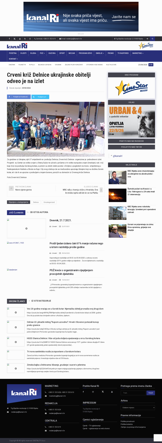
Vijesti (23, 53)
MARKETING (137, 53)
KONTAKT (13, 59)
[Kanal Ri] (48, 45)
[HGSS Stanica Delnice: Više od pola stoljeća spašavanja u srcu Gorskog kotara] (16, 341)
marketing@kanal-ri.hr (57, 396)
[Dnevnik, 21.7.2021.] (26, 228)
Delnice (36, 202)
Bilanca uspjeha (44, 65)
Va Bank (58, 65)
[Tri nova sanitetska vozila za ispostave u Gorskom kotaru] (16, 355)
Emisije (99, 53)
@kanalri (117, 156)
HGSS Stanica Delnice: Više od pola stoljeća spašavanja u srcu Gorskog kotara (63, 338)
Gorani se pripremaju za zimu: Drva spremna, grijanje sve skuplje (141, 227)
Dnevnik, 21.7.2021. (61, 220)
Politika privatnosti (127, 421)
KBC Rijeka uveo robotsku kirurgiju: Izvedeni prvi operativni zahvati (142, 209)
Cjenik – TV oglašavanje (92, 426)
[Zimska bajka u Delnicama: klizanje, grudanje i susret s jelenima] (16, 368)
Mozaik (72, 53)
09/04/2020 (66, 253)
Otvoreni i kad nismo (94, 65)
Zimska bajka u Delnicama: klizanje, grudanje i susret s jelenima (56, 365)
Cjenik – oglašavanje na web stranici (96, 428)
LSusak (54, 226)
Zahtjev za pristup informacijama (133, 427)
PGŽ (42, 53)
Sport (62, 53)
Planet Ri (22, 65)
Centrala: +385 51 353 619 (46, 39)
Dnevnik (12, 65)
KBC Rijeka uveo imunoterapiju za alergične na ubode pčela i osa (141, 174)
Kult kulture (111, 65)
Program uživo (85, 53)
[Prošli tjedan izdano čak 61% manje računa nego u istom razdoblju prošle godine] (26, 253)
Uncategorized (49, 202)
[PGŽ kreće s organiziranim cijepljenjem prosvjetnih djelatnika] (26, 280)
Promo (111, 53)
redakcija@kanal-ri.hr (19, 412)
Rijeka (33, 53)
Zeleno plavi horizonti (74, 65)
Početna (12, 53)
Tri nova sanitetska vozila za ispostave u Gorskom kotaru (54, 351)
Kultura (52, 53)
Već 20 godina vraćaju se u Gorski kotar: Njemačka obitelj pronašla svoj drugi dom (65, 309)
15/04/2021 (66, 280)
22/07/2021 (66, 226)
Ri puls (32, 65)
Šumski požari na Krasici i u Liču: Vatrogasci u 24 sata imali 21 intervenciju (141, 192)
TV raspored (123, 53)
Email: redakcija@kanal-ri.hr (71, 39)
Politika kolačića (127, 424)
